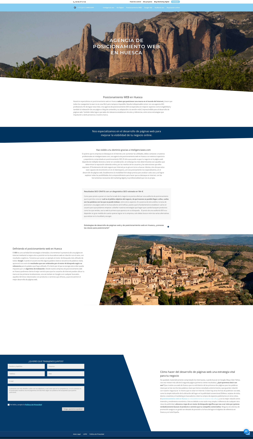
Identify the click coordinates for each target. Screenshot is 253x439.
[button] (247, 432)
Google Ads (148, 7)
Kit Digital (120, 7)
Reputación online (173, 7)
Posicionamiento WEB (134, 7)
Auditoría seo (159, 7)
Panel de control (135, 2)
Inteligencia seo (108, 7)
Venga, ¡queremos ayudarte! (73, 409)
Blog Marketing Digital (161, 2)
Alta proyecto (147, 2)
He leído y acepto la (26, 405)
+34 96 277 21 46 (80, 2)
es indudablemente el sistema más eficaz (190, 399)
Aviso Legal (77, 434)
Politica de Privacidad (97, 434)
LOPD (85, 434)
